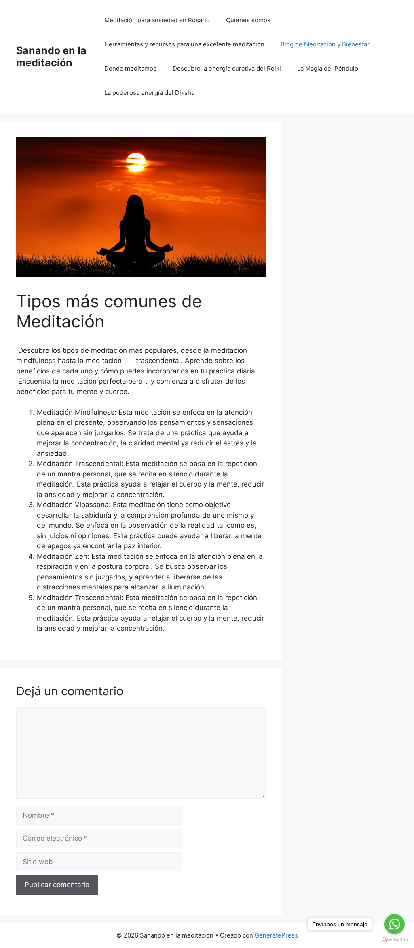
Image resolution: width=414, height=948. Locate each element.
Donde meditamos (130, 68)
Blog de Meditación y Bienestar (325, 44)
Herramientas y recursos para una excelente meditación (184, 44)
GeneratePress (276, 935)
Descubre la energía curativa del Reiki (227, 68)
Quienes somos (248, 20)
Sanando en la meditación (51, 56)
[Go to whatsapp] (394, 924)
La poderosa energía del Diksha (149, 92)
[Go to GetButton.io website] (395, 939)
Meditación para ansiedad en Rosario (157, 20)
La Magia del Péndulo (327, 68)
